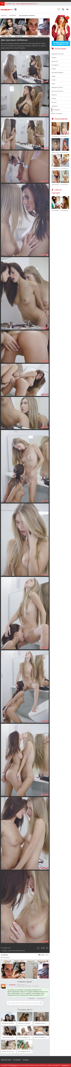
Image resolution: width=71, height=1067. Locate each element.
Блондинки (55, 65)
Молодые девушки (57, 72)
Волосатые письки (57, 91)
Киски (53, 84)
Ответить (31, 998)
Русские (54, 102)
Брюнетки (55, 61)
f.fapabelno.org (65, 1065)
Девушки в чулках (57, 87)
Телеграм (25, 1060)
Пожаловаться (40, 998)
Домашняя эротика (58, 54)
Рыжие (54, 69)
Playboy (54, 57)
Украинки (54, 106)
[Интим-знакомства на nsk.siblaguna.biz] (61, 45)
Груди (53, 76)
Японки (54, 98)
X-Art (9, 948)
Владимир (12, 985)
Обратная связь (6, 1060)
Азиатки (54, 95)
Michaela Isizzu (20, 951)
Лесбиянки (6, 957)
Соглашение (17, 1060)
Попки (53, 80)
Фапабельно (7, 9)
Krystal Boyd (12, 951)
